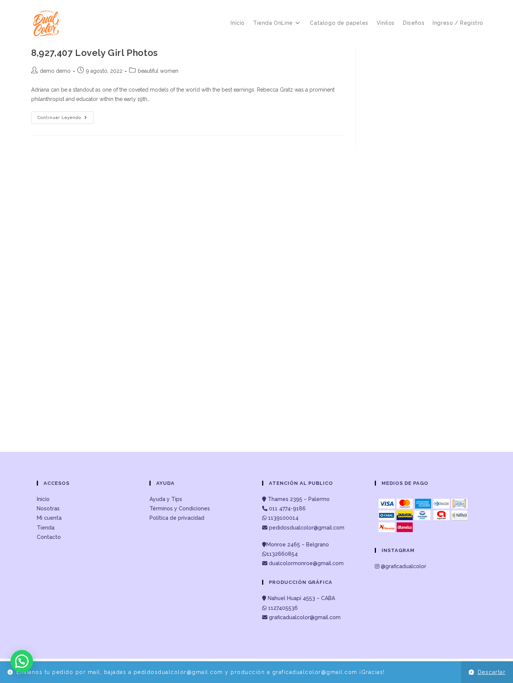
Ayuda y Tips (165, 499)
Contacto (49, 537)
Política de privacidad (176, 518)
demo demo (55, 71)
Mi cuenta (49, 518)
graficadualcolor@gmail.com (304, 617)
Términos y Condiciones (179, 508)
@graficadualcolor (402, 566)
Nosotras (48, 508)
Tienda (45, 528)
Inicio (43, 499)
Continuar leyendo (66, 119)
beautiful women (158, 71)
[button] (22, 661)
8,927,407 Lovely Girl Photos (94, 52)
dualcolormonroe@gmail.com (306, 563)
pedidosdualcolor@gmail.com (305, 528)
